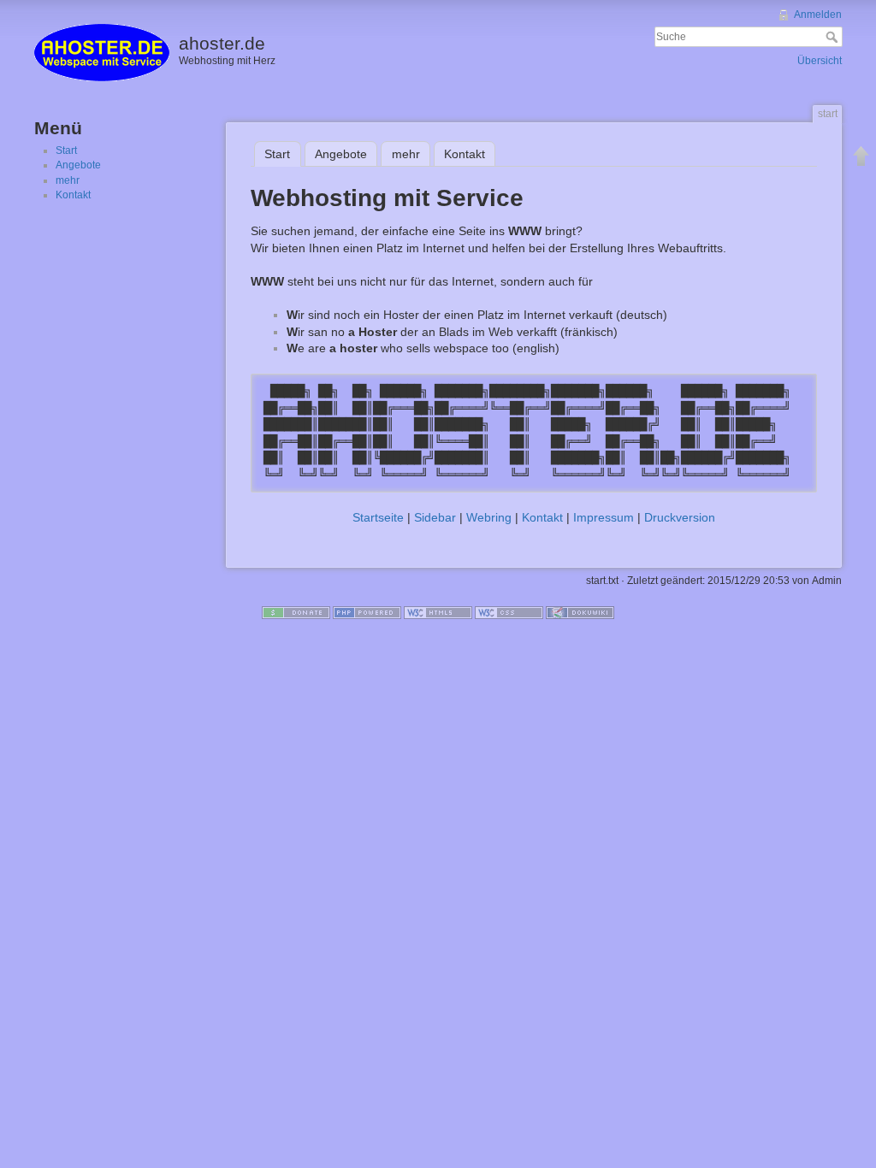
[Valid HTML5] (438, 612)
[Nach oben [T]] (861, 155)
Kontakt (73, 195)
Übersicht (819, 61)
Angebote (78, 165)
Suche (834, 37)
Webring (489, 517)
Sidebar (435, 517)
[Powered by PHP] (367, 612)
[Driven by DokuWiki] (580, 612)
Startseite (378, 517)
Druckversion (679, 517)
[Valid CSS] (509, 612)
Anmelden (818, 15)
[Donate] (296, 612)
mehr (68, 180)
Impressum (603, 517)
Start (66, 150)
